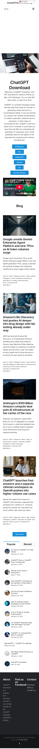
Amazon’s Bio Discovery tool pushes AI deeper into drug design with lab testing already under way (19, 323)
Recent (28, 544)
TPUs (4, 282)
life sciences (16, 366)
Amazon (33, 362)
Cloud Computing (16, 278)
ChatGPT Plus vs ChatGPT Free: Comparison (21, 561)
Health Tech (31, 519)
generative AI (7, 280)
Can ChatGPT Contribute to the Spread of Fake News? (21, 582)
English (25, 1)
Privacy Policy (23, 740)
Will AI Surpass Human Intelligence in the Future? (21, 603)
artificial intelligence (9, 364)
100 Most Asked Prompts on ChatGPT (22, 653)
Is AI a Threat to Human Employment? (20, 613)
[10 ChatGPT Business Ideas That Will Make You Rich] (7, 623)
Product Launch (14, 521)
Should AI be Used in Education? (19, 572)
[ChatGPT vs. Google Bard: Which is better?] (7, 633)
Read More (6, 285)
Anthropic (22, 441)
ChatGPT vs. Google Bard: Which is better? (21, 634)
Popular (11, 544)
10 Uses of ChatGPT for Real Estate (22, 551)
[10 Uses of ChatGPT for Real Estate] (7, 550)
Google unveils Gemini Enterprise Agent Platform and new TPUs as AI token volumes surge (18, 246)
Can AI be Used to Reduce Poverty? (21, 592)
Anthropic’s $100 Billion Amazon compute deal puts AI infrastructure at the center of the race (18, 408)
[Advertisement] (19, 33)
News (23, 276)
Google (14, 280)
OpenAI (5, 521)
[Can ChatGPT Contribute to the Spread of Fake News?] (7, 581)
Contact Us (31, 690)
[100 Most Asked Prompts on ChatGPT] (7, 652)
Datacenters (7, 446)
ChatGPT (14, 519)
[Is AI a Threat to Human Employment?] (7, 612)
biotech (22, 364)
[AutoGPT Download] (7, 662)
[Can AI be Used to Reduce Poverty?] (7, 592)
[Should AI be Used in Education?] (7, 571)
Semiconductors (23, 280)
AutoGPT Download (18, 662)
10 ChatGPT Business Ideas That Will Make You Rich (21, 624)
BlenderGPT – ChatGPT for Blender (18, 643)
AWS (18, 364)
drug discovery (31, 364)
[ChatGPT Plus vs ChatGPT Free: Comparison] (7, 560)
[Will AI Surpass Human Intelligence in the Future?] (7, 602)
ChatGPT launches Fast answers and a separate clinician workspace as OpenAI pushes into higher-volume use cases (19, 487)
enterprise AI (27, 278)
